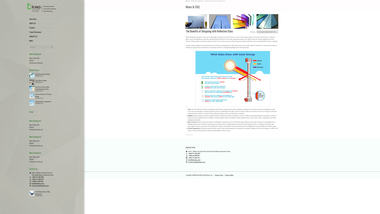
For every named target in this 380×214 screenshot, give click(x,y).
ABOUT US (32, 23)
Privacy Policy (229, 175)
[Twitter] (260, 32)
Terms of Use (219, 175)
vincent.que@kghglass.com (40, 186)
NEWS (31, 41)
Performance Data (35, 63)
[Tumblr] (271, 32)
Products (32, 28)
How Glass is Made (41, 81)
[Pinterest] (268, 32)
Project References (35, 32)
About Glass (33, 58)
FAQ (30, 61)
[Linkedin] (274, 32)
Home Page (32, 19)
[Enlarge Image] (196, 21)
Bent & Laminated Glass (42, 74)
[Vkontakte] (276, 32)
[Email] (258, 32)
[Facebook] (263, 32)
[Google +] (266, 32)
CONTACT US (33, 36)
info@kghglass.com (38, 183)
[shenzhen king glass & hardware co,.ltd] (41, 7)
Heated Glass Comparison (43, 102)
